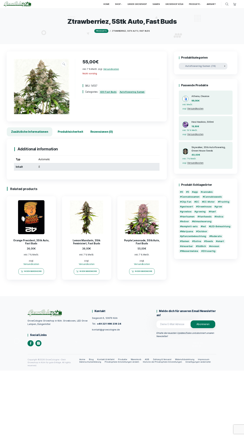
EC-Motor (209, 201)
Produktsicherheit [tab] (70, 131)
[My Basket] (234, 4)
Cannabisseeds (213, 196)
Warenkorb (136, 359)
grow (219, 206)
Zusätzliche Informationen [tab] (29, 131)
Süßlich (201, 246)
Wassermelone (189, 251)
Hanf (213, 211)
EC (197, 201)
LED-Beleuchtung (220, 226)
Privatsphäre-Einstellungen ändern (122, 362)
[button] (64, 64)
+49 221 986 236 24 (109, 323)
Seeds (209, 241)
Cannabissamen (190, 196)
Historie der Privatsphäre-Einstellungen (162, 362)
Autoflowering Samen (132, 92)
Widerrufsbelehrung (185, 359)
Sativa (197, 241)
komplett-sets (189, 226)
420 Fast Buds (108, 92)
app (195, 192)
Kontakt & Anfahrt (105, 359)
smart (220, 241)
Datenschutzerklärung (90, 362)
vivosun (214, 246)
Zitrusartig (209, 251)
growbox (186, 211)
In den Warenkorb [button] (33, 271)
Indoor (185, 221)
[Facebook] (31, 343)
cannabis (207, 192)
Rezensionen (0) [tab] (101, 131)
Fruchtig (224, 201)
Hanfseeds (205, 216)
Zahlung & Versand (162, 359)
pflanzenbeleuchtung (193, 236)
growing (201, 211)
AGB (147, 359)
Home (82, 359)
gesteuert (187, 206)
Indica (219, 216)
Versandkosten (111, 69)
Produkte (122, 359)
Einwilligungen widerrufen (198, 362)
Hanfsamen (188, 216)
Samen (185, 241)
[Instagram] (38, 343)
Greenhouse (204, 206)
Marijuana (187, 231)
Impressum (203, 359)
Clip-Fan (186, 201)
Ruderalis (216, 236)
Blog (91, 359)
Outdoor (202, 231)
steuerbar (187, 246)
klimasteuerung (202, 221)
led (204, 226)
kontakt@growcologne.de (106, 329)
